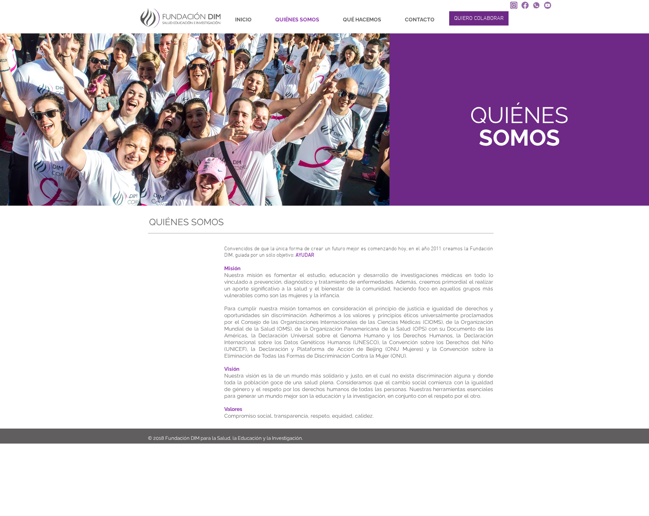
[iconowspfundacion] (536, 5)
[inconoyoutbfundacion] (547, 5)
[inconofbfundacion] (525, 5)
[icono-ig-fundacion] (514, 5)
